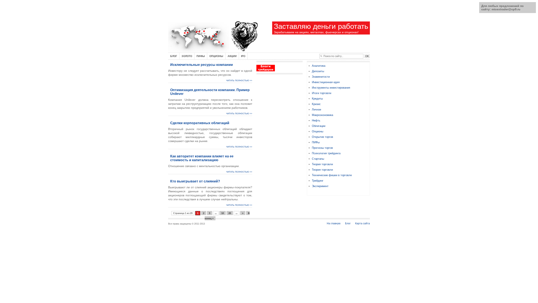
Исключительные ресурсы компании (201, 64)
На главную (333, 223)
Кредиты (317, 98)
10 (222, 213)
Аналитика (318, 65)
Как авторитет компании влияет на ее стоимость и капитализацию (201, 158)
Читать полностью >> (239, 80)
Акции (232, 56)
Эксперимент (320, 186)
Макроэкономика (322, 115)
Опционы (216, 56)
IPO (243, 56)
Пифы (200, 56)
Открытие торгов (322, 136)
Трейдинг (317, 180)
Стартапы (318, 158)
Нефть (316, 120)
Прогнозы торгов (322, 147)
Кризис (316, 104)
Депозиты (318, 71)
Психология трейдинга (326, 153)
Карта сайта (362, 223)
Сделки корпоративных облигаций (199, 123)
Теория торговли (322, 164)
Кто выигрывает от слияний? (195, 181)
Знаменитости (321, 76)
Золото (187, 56)
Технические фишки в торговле (332, 175)
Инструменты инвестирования (331, 87)
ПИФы (316, 142)
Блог (173, 56)
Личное (316, 109)
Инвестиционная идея (326, 82)
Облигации (318, 126)
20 (229, 213)
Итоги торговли (321, 93)
